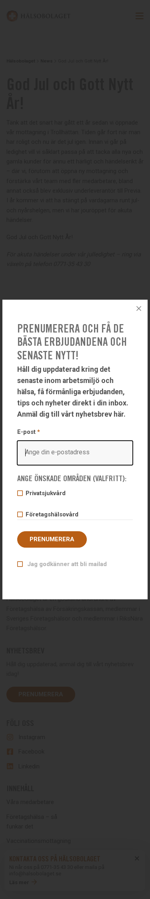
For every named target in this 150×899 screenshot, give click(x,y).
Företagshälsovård (52, 514)
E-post (28, 431)
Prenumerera (52, 539)
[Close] (139, 308)
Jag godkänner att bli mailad (66, 564)
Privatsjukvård (46, 493)
